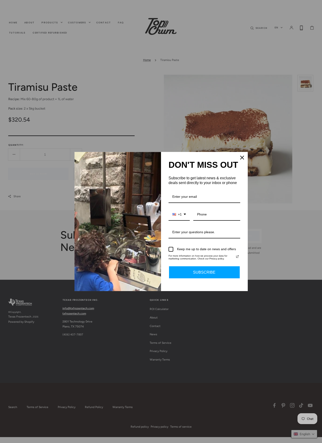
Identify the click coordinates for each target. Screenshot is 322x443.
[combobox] (179, 215)
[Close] (242, 157)
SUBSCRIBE (204, 272)
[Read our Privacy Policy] (237, 256)
